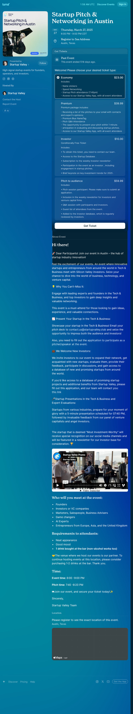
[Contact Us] (108, 681)
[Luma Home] (6, 4)
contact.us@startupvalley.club (87, 329)
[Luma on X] (102, 681)
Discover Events (106, 4)
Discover (13, 681)
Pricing (24, 681)
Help (32, 681)
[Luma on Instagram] (97, 681)
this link (56, 392)
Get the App (120, 681)
